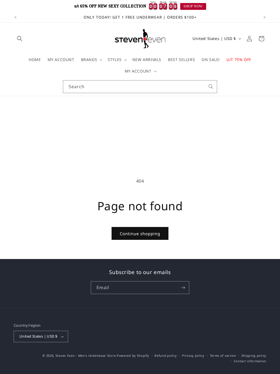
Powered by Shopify (133, 355)
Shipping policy (254, 355)
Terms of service (223, 355)
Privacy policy (193, 355)
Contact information (250, 361)
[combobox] (140, 86)
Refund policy (165, 355)
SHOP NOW (193, 6)
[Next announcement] (264, 17)
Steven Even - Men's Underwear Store (86, 355)
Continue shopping (140, 233)
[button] (20, 39)
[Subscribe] (183, 287)
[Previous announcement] (16, 17)
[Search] (211, 86)
